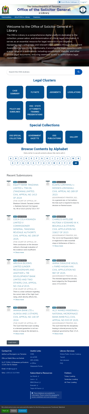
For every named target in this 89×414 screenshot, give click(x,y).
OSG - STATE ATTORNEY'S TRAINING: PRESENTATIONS (34, 110)
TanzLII (62, 357)
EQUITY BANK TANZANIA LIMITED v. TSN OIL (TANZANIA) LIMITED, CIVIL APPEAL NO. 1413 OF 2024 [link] (25, 191)
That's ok (5, 411)
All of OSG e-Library (22, 17)
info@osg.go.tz (11, 369)
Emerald (34, 385)
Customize (22, 411)
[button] (78, 72)
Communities (6, 17)
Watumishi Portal (36, 366)
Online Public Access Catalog (70, 354)
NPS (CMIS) (34, 360)
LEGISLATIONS (74, 92)
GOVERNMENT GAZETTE (34, 136)
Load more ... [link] (13, 342)
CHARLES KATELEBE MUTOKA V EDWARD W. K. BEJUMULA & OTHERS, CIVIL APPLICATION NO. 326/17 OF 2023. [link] (65, 226)
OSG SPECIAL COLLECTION (15, 136)
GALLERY (74, 137)
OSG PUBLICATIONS (54, 136)
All (76, 163)
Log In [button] (83, 2)
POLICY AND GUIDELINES (15, 110)
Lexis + (33, 379)
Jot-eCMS (33, 357)
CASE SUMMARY (15, 92)
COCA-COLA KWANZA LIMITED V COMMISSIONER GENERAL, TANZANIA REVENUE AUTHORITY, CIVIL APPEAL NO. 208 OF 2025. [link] (26, 229)
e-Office (33, 363)
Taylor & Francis (37, 388)
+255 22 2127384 (12, 373)
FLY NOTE (35, 92)
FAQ (61, 363)
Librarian (54, 395)
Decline (13, 411)
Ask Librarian (64, 360)
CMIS (32, 354)
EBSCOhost (35, 382)
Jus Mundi (34, 376)
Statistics (36, 17)
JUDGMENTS (55, 92)
